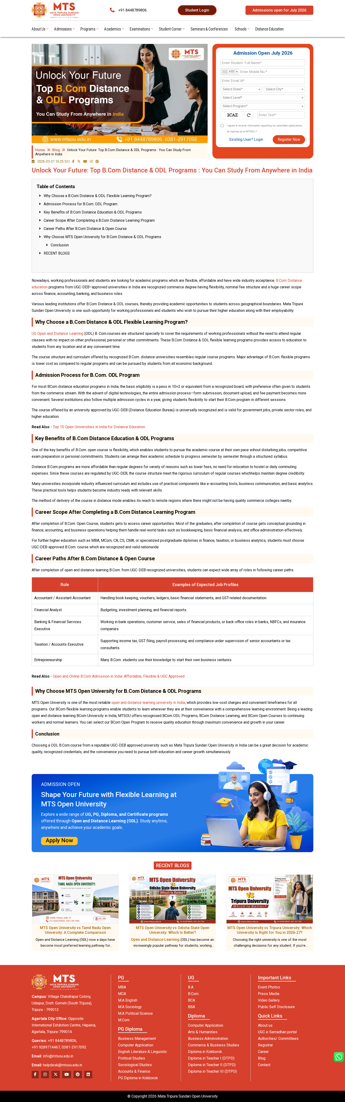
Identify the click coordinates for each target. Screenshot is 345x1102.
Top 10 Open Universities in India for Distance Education (99, 427)
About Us (38, 28)
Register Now (289, 139)
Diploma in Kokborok (205, 1051)
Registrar (265, 1045)
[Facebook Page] (73, 161)
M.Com (124, 1020)
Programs (87, 28)
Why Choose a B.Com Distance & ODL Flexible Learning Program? (98, 196)
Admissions (63, 28)
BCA (191, 1000)
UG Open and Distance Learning (57, 333)
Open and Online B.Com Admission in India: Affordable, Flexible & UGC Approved (118, 676)
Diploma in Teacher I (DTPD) (211, 1058)
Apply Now (59, 840)
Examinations (140, 28)
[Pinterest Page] (97, 161)
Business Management (137, 1038)
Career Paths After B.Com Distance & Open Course (85, 228)
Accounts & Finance (134, 1071)
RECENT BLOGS (57, 253)
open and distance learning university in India (148, 702)
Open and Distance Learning (155, 939)
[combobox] (230, 72)
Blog (56, 150)
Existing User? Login (246, 139)
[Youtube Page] (85, 161)
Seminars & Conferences (209, 28)
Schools (240, 28)
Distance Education (269, 28)
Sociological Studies (135, 1065)
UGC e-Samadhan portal (277, 1032)
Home (40, 150)
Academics (112, 28)
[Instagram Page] (91, 161)
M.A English (127, 1000)
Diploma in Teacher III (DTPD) (212, 1071)
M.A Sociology (130, 1007)
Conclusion (60, 245)
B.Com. (193, 993)
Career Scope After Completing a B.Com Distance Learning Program (99, 220)
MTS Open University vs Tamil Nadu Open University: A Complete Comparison (75, 930)
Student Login (197, 10)
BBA (191, 1007)
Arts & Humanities (203, 1032)
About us (265, 1025)
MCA (122, 993)
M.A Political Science (135, 1013)
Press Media (268, 993)
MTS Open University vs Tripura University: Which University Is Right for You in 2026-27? (269, 930)
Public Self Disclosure (276, 1007)
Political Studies (131, 1058)
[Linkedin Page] (88, 1074)
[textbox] (241, 89)
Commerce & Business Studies (213, 1045)
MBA (122, 987)
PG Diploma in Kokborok (138, 1078)
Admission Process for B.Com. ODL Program (80, 204)
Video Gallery (269, 1000)
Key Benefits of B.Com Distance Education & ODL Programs (93, 212)
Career (263, 1051)
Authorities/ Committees (278, 1038)
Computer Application (135, 1045)
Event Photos (269, 987)
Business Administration (208, 1038)
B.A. (191, 987)
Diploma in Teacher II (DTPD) (212, 1065)
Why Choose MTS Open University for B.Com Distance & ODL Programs (102, 237)
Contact (264, 1065)
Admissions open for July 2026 (279, 10)
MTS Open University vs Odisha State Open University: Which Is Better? (172, 930)
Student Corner (170, 28)
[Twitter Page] (78, 161)
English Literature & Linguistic (142, 1051)
